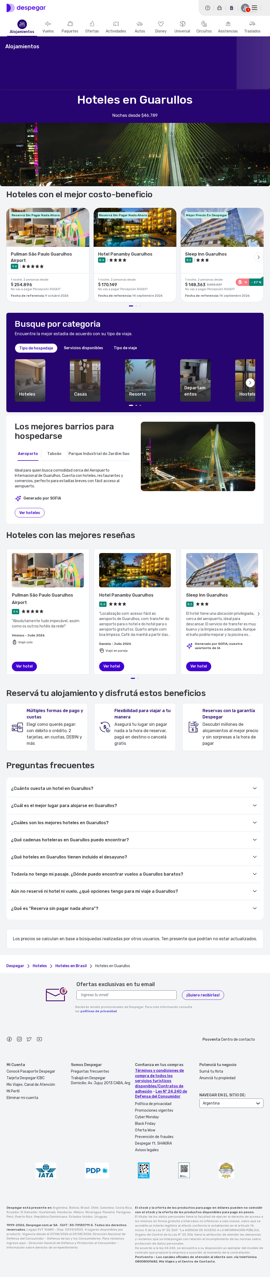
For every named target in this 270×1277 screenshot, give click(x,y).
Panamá (109, 1212)
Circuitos (204, 31)
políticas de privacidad (98, 1011)
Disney (161, 31)
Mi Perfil (13, 1091)
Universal (182, 31)
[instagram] (19, 1040)
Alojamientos (22, 32)
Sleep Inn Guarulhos (207, 595)
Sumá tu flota (211, 1071)
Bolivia (74, 1207)
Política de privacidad (153, 1104)
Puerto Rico (23, 1216)
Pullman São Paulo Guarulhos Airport (42, 599)
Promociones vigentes (154, 1110)
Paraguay (123, 1212)
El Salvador (29, 1212)
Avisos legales (147, 1150)
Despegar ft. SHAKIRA (153, 1143)
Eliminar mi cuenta (22, 1098)
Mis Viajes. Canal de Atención (31, 1084)
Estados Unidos (81, 1216)
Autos (140, 31)
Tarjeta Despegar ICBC (26, 1078)
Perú (10, 1216)
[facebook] (9, 1040)
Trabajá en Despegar (88, 1078)
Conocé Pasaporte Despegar (31, 1071)
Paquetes (70, 31)
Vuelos (48, 31)
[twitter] (29, 1040)
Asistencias (228, 31)
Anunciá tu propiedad (217, 1078)
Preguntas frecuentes (90, 1071)
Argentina (60, 1207)
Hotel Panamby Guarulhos (126, 595)
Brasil (85, 1207)
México (79, 1212)
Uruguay (100, 1216)
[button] (30, 380)
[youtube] (39, 1040)
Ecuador (13, 1212)
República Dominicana (50, 1216)
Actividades (116, 31)
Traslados (252, 31)
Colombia (107, 1207)
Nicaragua (93, 1212)
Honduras (64, 1212)
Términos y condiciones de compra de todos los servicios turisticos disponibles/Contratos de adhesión (159, 1080)
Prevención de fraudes (154, 1137)
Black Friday (145, 1123)
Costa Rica (123, 1207)
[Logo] (26, 8)
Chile (94, 1207)
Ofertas (92, 31)
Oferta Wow (145, 1130)
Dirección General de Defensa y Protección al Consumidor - (74, 1243)
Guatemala (47, 1212)
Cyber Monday (147, 1117)
